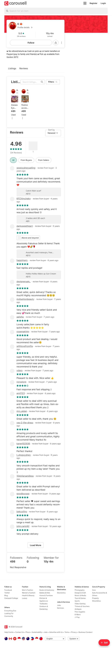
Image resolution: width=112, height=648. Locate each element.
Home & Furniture (46, 595)
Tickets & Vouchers (82, 606)
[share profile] (55, 42)
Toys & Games (80, 598)
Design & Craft (80, 593)
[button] (39, 27)
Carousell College (11, 598)
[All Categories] (85, 3)
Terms (66, 632)
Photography (80, 590)
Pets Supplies (80, 612)
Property (95, 598)
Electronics (61, 593)
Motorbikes (96, 601)
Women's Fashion (28, 593)
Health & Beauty (28, 595)
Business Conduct (85, 632)
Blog (6, 595)
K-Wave (78, 614)
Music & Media (80, 595)
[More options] (61, 43)
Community (8, 616)
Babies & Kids (44, 593)
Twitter (7, 593)
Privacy (74, 632)
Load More (35, 545)
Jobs (59, 605)
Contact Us (19, 632)
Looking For (8, 613)
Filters (51, 82)
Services (60, 608)
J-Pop (77, 617)
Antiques (78, 609)
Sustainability (37, 632)
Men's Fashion (27, 590)
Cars (94, 590)
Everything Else (10, 611)
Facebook (8, 590)
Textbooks (43, 604)
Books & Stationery (46, 590)
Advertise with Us (56, 632)
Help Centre (9, 632)
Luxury (24, 598)
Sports (77, 601)
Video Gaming (80, 604)
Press (28, 632)
